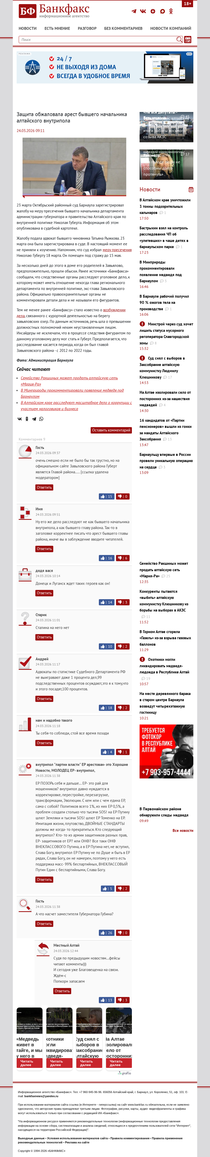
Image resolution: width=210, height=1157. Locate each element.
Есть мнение (57, 28)
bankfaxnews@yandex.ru (41, 1096)
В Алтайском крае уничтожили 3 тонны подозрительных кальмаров (165, 206)
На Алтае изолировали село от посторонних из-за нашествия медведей (165, 398)
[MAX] (163, 11)
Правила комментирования (129, 1138)
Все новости (183, 830)
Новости (28, 28)
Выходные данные (31, 1138)
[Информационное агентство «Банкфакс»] (59, 11)
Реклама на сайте (77, 1142)
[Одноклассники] (171, 11)
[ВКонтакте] (144, 11)
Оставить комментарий (111, 430)
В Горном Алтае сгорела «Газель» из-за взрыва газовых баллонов (165, 638)
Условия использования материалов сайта (77, 1138)
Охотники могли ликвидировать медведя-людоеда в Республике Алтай (164, 665)
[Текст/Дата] (187, 39)
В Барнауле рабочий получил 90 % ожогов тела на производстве (164, 302)
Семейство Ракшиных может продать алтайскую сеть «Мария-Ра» (164, 569)
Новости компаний (170, 28)
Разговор (87, 28)
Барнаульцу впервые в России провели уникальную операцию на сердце (166, 460)
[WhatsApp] (41, 419)
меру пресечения (117, 249)
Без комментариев (123, 28)
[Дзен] (154, 11)
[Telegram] (134, 11)
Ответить (44, 487)
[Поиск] (179, 39)
